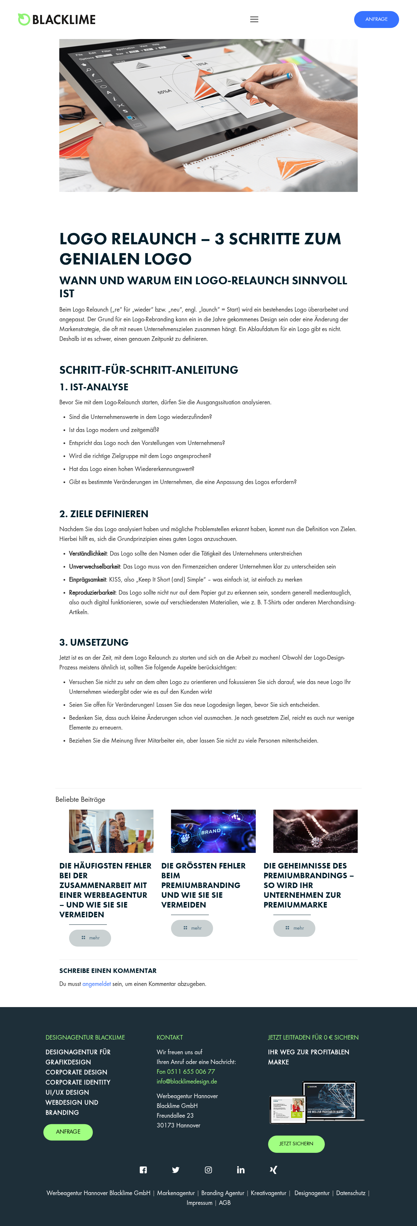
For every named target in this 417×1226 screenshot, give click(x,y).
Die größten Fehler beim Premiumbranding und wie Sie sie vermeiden (203, 885)
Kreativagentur (268, 1193)
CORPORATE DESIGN (77, 1073)
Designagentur (312, 1193)
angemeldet (96, 984)
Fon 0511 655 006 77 (186, 1072)
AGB (225, 1203)
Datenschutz (351, 1193)
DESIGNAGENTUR (72, 1052)
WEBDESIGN (64, 1103)
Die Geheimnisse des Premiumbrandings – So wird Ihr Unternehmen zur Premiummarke (309, 885)
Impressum (199, 1203)
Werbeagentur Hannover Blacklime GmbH (99, 1193)
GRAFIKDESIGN (68, 1062)
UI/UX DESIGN (67, 1093)
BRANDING (62, 1113)
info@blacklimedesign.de (187, 1082)
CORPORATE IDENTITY (78, 1083)
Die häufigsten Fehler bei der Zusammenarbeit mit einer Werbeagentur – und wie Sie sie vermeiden (105, 890)
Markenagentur (176, 1193)
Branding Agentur (222, 1193)
